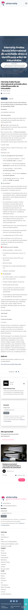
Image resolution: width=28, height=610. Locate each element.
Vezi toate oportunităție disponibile (11, 364)
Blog (2, 539)
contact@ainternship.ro (10, 506)
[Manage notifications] (25, 607)
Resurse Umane (5, 562)
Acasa (2, 535)
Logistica (3, 564)
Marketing (4, 560)
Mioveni (3, 578)
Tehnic (3, 551)
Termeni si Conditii (6, 546)
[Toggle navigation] (26, 3)
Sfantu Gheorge (5, 587)
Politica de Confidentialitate (9, 541)
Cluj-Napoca (4, 585)
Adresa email (6, 407)
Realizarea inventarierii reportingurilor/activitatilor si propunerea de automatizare (11, 465)
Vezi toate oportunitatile (8, 439)
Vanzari (3, 566)
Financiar (3, 555)
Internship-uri (5, 537)
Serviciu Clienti (5, 569)
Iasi (2, 583)
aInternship (14, 63)
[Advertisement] (14, 21)
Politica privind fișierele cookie (9, 544)
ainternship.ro (7, 503)
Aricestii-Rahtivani (6, 594)
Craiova (3, 592)
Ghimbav (3, 589)
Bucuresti (3, 573)
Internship (11, 98)
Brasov (3, 576)
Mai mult (22, 480)
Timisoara (3, 580)
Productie (3, 553)
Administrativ (4, 98)
